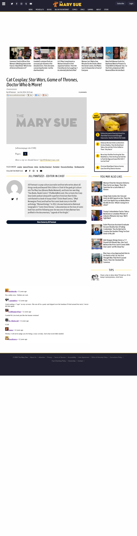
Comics (74, 9)
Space (82, 9)
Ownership (71, 361)
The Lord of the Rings (67, 167)
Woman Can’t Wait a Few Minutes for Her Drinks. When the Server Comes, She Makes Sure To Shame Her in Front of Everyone (91, 65)
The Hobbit (56, 167)
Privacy (49, 357)
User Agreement (83, 357)
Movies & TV (40, 9)
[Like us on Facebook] (17, 5)
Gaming (90, 9)
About (98, 9)
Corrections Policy (116, 357)
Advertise (42, 357)
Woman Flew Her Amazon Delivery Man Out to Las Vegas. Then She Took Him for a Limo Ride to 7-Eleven (116, 186)
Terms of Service (60, 357)
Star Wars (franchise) (45, 167)
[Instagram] (21, 5)
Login (131, 3)
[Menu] (3, 3)
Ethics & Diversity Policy (100, 357)
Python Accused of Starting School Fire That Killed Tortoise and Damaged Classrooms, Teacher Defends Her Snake (113, 135)
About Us (33, 357)
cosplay (19, 167)
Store (106, 9)
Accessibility (72, 357)
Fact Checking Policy (59, 361)
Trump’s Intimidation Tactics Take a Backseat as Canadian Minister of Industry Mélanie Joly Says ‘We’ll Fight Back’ (116, 214)
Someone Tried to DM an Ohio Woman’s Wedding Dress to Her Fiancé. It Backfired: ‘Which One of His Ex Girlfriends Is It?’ (20, 64)
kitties (36, 167)
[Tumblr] (26, 5)
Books (49, 9)
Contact (80, 361)
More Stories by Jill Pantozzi (46, 222)
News (31, 9)
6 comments (83, 92)
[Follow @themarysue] (12, 5)
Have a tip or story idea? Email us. (113, 275)
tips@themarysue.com (49, 159)
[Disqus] (47, 314)
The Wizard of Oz (79, 167)
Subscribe (120, 3)
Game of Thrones (28, 167)
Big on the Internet (62, 9)
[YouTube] (31, 5)
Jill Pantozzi (12, 92)
